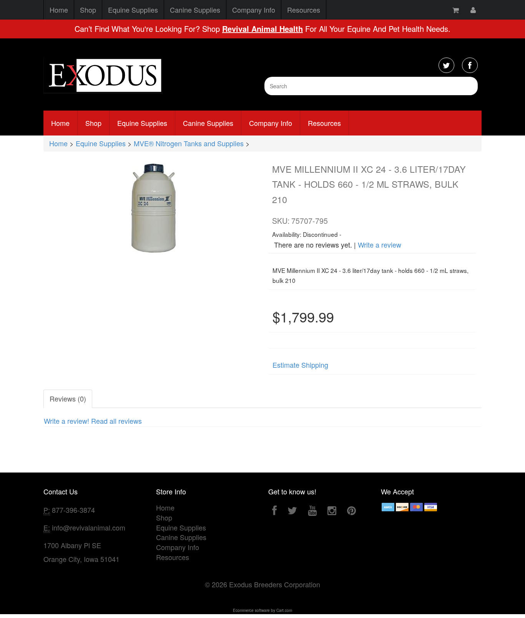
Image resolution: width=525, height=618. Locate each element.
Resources (303, 10)
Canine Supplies (195, 10)
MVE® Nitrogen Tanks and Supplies (189, 143)
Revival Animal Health (262, 28)
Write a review (379, 245)
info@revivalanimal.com (88, 527)
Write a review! (66, 421)
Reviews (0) (68, 398)
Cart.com (284, 610)
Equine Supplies (133, 10)
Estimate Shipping (300, 365)
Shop (88, 10)
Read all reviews (116, 421)
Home (59, 10)
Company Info (253, 10)
